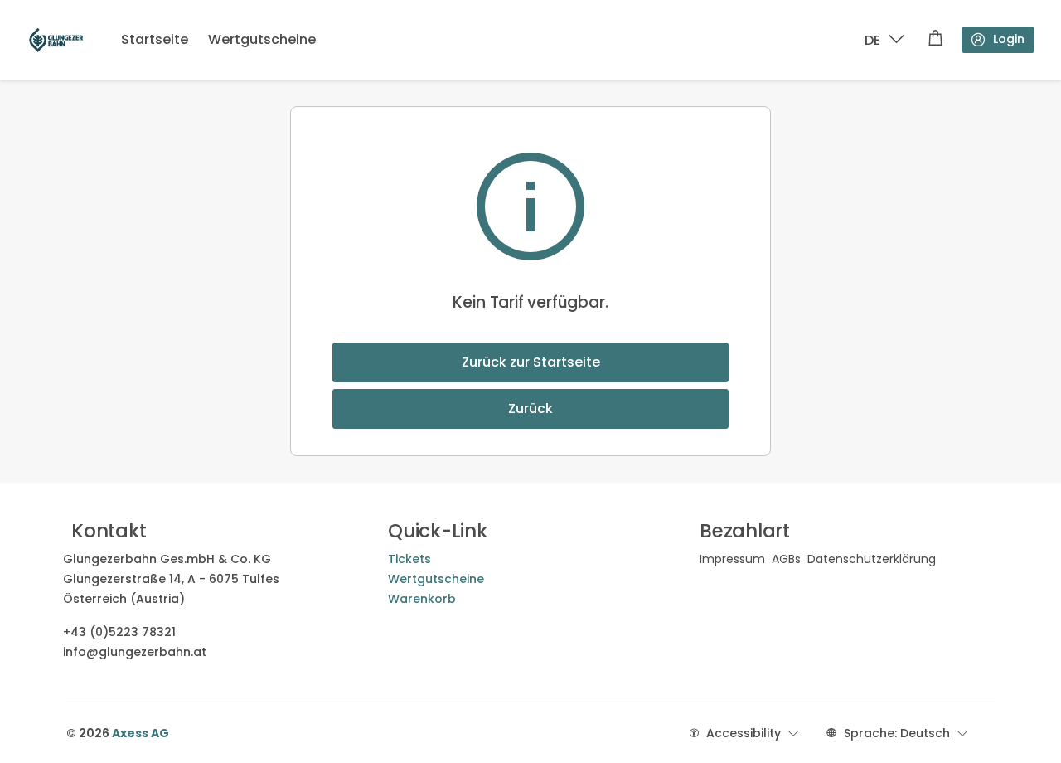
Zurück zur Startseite (531, 362)
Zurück (530, 408)
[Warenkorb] (935, 40)
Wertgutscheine (262, 39)
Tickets (409, 559)
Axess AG (140, 733)
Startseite (154, 39)
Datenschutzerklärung (871, 559)
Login (1009, 39)
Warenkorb (422, 598)
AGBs (786, 559)
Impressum (732, 559)
